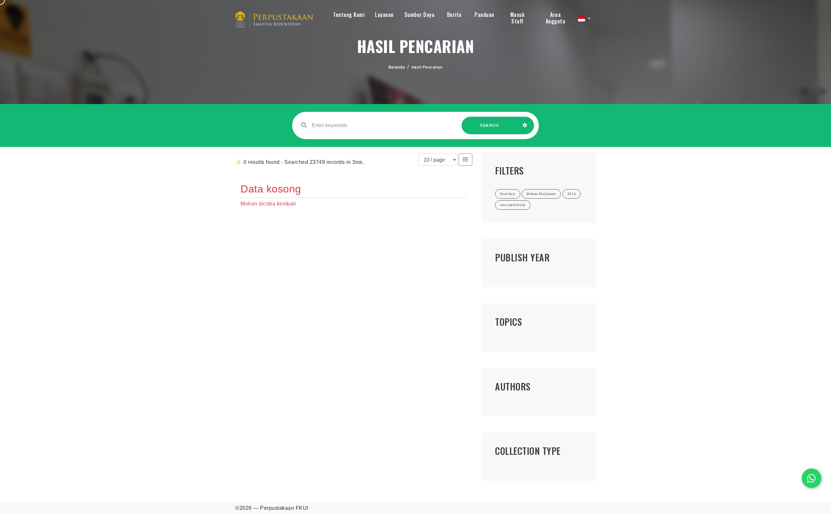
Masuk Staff (517, 18)
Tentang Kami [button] (349, 15)
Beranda (397, 67)
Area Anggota (555, 18)
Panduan (484, 15)
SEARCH (489, 125)
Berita (454, 15)
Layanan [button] (384, 15)
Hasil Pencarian (427, 67)
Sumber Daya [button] (419, 15)
